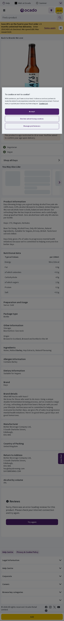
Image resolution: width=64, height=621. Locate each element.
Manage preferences (32, 126)
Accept (32, 112)
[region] (32, 110)
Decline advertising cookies (32, 119)
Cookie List (43, 104)
